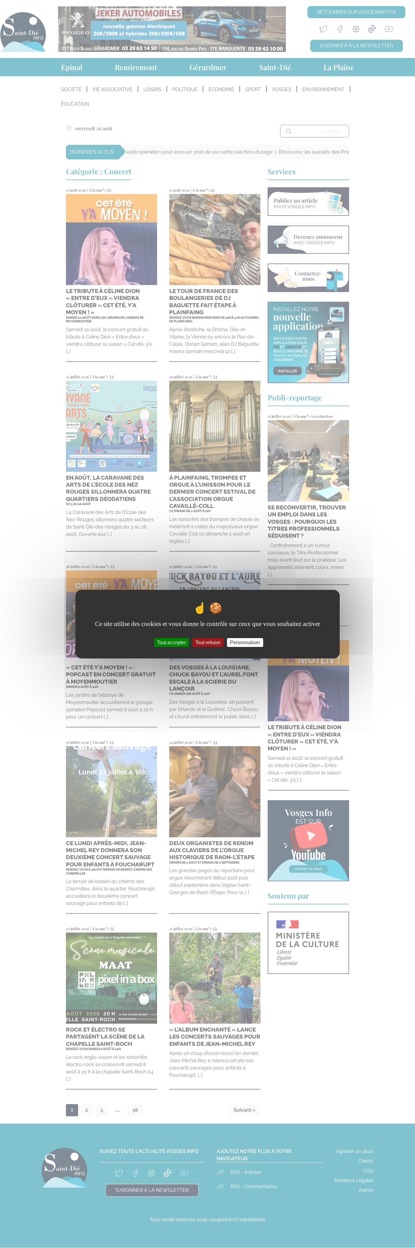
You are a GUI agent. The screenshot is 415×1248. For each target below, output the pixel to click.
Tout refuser (208, 642)
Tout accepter (171, 642)
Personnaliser (245, 642)
